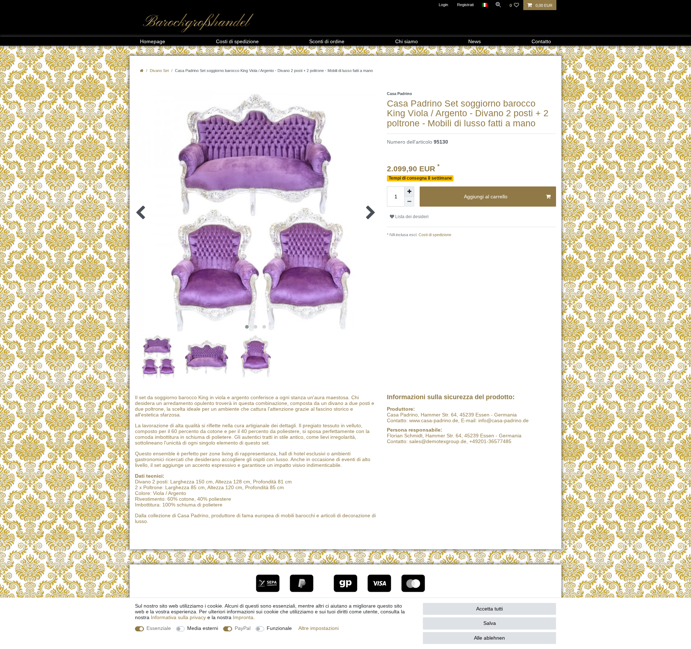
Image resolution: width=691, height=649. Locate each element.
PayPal (242, 628)
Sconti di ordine (326, 41)
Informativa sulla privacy (178, 617)
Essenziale (158, 628)
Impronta (243, 617)
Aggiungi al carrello (485, 196)
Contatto (541, 41)
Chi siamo (406, 41)
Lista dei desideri (411, 216)
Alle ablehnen (489, 638)
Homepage (152, 41)
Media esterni (202, 628)
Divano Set (159, 70)
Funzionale (279, 628)
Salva (489, 623)
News (474, 41)
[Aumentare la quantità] (409, 191)
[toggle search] (498, 4)
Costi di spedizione (237, 41)
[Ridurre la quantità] (409, 202)
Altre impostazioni (318, 628)
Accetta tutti (489, 609)
